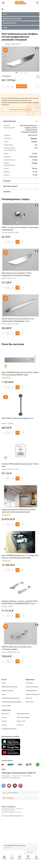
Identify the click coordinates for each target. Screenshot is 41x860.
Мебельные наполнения (12, 18)
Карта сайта (30, 702)
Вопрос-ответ (21, 721)
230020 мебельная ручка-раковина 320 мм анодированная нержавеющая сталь (18, 320)
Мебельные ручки (9, 23)
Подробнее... (8, 847)
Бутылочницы (6, 705)
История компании (32, 687)
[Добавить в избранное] (37, 87)
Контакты (20, 725)
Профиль (33, 138)
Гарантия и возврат (23, 717)
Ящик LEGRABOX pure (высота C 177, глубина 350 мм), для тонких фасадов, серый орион (20, 556)
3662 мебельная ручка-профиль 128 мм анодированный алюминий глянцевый (16, 274)
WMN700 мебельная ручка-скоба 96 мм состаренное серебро (16, 648)
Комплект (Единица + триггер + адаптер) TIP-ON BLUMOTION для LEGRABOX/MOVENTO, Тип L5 (19, 602)
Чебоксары (10, 798)
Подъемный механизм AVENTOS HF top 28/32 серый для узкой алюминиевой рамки (18, 511)
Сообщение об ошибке (9, 729)
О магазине (29, 683)
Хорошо (30, 852)
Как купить (5, 713)
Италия (34, 163)
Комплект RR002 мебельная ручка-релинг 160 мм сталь (20, 465)
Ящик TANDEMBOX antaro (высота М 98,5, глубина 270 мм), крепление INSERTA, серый (20, 373)
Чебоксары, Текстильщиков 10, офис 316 (19, 773)
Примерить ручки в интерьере (19, 109)
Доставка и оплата (23, 713)
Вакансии (29, 698)
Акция (5, 27)
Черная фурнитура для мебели (12, 702)
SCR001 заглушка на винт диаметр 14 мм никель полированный (20, 228)
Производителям (31, 690)
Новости (4, 721)
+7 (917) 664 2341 (12, 792)
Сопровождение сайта (8, 808)
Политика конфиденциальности (12, 815)
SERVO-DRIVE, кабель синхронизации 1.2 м (17, 418)
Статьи (4, 717)
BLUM (5, 14)
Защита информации (32, 694)
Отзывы (4, 725)
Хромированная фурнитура (11, 698)
